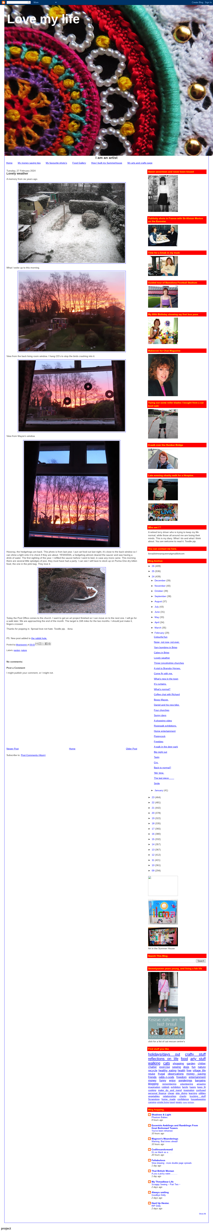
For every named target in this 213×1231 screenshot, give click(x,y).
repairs (179, 1102)
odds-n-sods (166, 1077)
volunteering (186, 1084)
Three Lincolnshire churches (169, 663)
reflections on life (163, 1059)
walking (154, 1063)
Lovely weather (162, 658)
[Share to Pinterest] (49, 643)
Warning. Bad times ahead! (165, 1141)
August (159, 601)
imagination (154, 1087)
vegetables (154, 1096)
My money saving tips (29, 163)
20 (153, 813)
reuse (151, 1073)
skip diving (181, 1093)
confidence (183, 1099)
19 (153, 818)
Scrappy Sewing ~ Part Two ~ (166, 1184)
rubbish (165, 1087)
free (189, 1070)
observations (176, 1073)
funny (162, 1080)
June (157, 612)
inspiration (189, 1090)
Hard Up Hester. (160, 1203)
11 (153, 860)
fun (194, 1067)
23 (153, 797)
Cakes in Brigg (161, 652)
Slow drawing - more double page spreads (172, 1163)
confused (201, 1090)
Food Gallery (79, 163)
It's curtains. (160, 684)
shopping (178, 1063)
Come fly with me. (163, 673)
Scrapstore (154, 1099)
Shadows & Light (161, 1114)
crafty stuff (195, 1054)
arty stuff (198, 1059)
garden (17, 650)
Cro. (156, 762)
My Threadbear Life (163, 1181)
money (152, 1080)
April (157, 622)
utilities (202, 1093)
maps (185, 1102)
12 (153, 854)
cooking (152, 1090)
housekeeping (198, 1099)
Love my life (43, 19)
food (184, 1059)
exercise (164, 1067)
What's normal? (162, 689)
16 (153, 834)
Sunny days (160, 715)
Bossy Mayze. (161, 699)
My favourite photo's (56, 163)
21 (153, 807)
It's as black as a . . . (162, 1152)
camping (152, 1102)
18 (153, 823)
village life (199, 1070)
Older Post (131, 748)
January (159, 790)
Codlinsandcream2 (162, 1149)
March (158, 627)
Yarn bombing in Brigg (165, 647)
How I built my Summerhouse (106, 163)
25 (153, 571)
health (181, 1070)
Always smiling (160, 1192)
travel (172, 1102)
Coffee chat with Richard (167, 694)
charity (182, 1096)
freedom (181, 1077)
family (185, 1087)
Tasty (156, 757)
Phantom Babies (160, 1117)
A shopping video (163, 720)
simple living (163, 1102)
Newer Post (12, 748)
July (157, 606)
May (157, 617)
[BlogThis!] (40, 643)
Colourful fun (160, 637)
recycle (152, 1070)
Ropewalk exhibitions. (165, 725)
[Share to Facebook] (46, 643)
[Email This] (36, 643)
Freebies (158, 741)
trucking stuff (198, 1096)
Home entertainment (165, 731)
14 (153, 844)
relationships (169, 1096)
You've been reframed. (162, 1131)
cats (166, 1063)
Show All (202, 1214)
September (161, 596)
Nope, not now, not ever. (167, 642)
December (160, 580)
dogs (186, 1067)
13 (153, 849)
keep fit (201, 1087)
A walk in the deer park (166, 746)
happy (193, 1087)
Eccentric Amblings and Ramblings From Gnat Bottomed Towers (175, 1126)
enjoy (172, 1080)
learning (193, 1093)
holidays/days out (164, 1054)
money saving (196, 1073)
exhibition (176, 1087)
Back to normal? (162, 767)
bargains (200, 1080)
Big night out (160, 752)
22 (153, 802)
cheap (171, 1093)
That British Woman (163, 1171)
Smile (157, 783)
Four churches (161, 710)
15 (153, 839)
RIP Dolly (156, 1206)
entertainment (197, 1077)
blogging (153, 1083)
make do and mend (170, 1090)
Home (9, 163)
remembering (169, 1084)
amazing (201, 1084)
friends (152, 1077)
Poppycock (159, 736)
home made (169, 1099)
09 (153, 870)
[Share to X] (43, 643)
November (160, 585)
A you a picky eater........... (164, 1173)
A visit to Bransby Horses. (167, 668)
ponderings (185, 1080)
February (160, 632)
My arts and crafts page (139, 163)
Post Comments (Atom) (33, 755)
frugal (161, 1073)
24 (153, 576)
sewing (176, 1067)
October (159, 591)
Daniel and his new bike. (167, 704)
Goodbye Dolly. (159, 1195)
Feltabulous (158, 1160)
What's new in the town (166, 678)
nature (24, 650)
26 (153, 566)
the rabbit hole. (39, 638)
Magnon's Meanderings (165, 1138)
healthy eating (167, 1070)
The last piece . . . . (164, 778)
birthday (191, 1102)
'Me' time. (159, 773)
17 (153, 828)
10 (153, 865)
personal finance (157, 1093)
